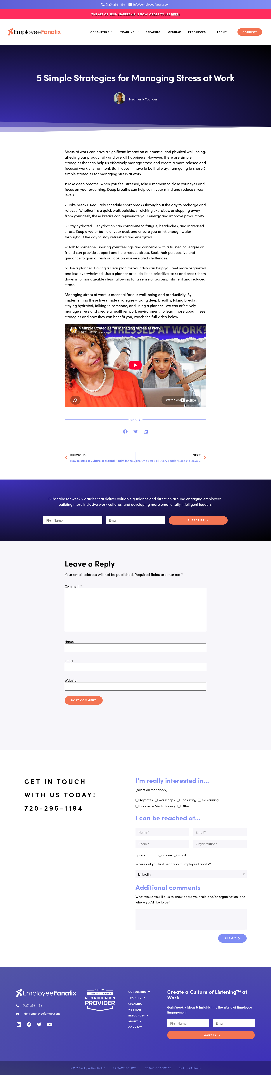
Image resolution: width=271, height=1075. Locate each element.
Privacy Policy (124, 1068)
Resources (197, 32)
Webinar (174, 32)
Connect (249, 32)
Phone (167, 855)
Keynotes (146, 799)
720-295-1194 (54, 807)
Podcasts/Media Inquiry (157, 806)
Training (127, 32)
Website (71, 680)
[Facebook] (29, 1024)
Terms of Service (158, 1068)
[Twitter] (39, 1024)
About (222, 32)
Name (69, 641)
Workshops (167, 799)
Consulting (100, 32)
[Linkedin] (18, 1024)
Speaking (153, 32)
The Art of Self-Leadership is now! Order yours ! (135, 14)
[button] (125, 431)
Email (69, 661)
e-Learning (210, 799)
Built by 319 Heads (190, 1068)
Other (185, 806)
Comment (73, 586)
